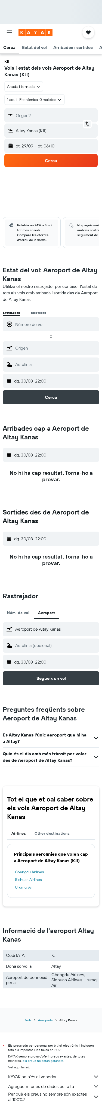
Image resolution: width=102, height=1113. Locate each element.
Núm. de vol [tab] (18, 612)
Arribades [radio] (11, 313)
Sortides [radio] (38, 313)
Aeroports (45, 1020)
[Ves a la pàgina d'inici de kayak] (35, 32)
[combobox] (56, 348)
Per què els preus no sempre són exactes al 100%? (47, 1096)
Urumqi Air (24, 887)
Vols (28, 1020)
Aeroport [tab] (46, 612)
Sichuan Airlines (28, 879)
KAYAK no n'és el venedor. (32, 1076)
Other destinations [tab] (52, 833)
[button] (9, 32)
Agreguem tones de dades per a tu (41, 1086)
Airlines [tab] (18, 833)
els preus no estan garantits (43, 1061)
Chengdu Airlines (29, 872)
